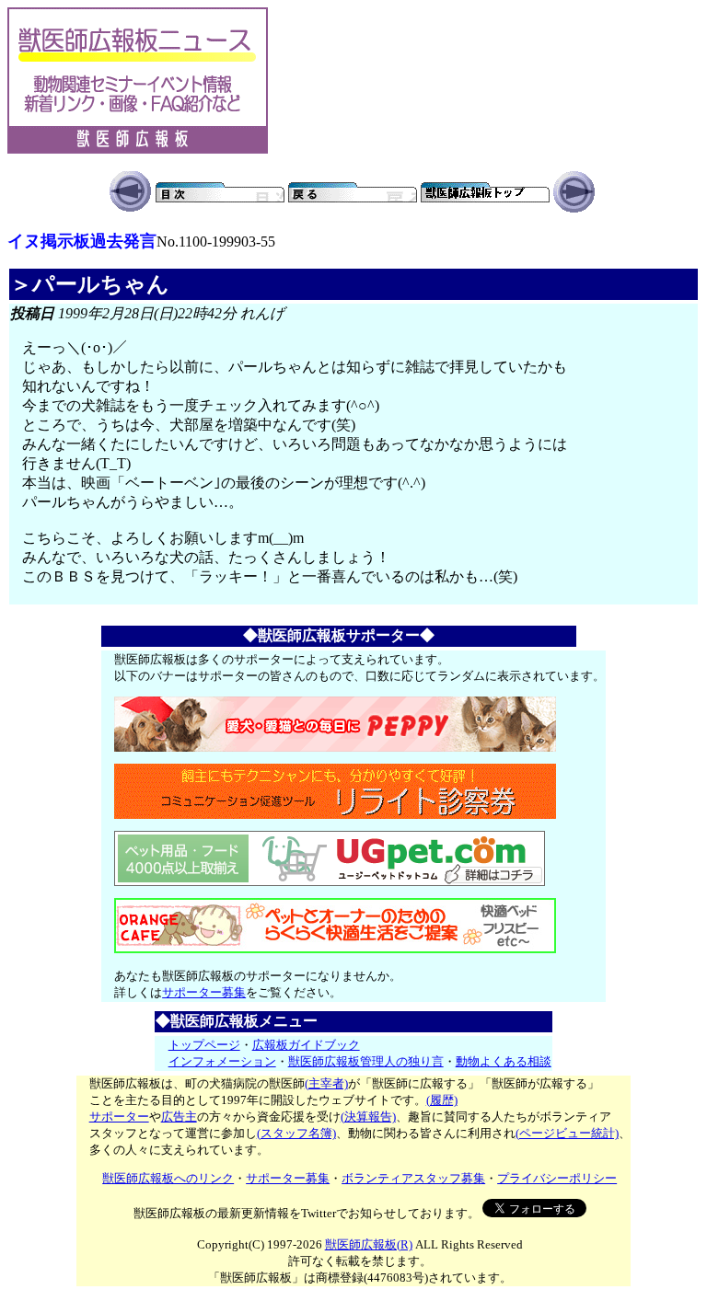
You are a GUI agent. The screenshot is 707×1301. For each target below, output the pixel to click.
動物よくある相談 (503, 1061)
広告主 (179, 1116)
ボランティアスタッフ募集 (413, 1178)
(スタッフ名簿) (296, 1133)
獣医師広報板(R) (368, 1244)
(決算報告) (368, 1116)
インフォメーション (222, 1061)
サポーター (119, 1116)
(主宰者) (326, 1083)
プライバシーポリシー (557, 1178)
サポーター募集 (204, 992)
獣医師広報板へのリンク (168, 1178)
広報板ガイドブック (306, 1045)
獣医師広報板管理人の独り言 (366, 1061)
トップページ (204, 1045)
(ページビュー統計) (567, 1133)
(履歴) (442, 1100)
